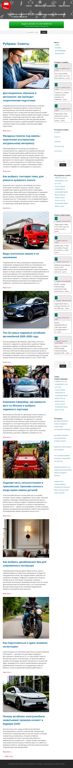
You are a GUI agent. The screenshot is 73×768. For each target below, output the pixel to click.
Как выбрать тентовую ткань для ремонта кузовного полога (61, 438)
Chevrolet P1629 (59, 146)
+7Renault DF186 (66, 300)
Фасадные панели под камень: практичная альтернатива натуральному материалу (22, 139)
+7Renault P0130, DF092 (61, 342)
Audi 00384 (57, 132)
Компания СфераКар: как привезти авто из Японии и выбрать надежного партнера (24, 405)
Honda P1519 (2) (59, 198)
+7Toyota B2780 (65, 281)
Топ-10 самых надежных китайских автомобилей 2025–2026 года (62, 458)
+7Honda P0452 (65, 221)
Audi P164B (57, 141)
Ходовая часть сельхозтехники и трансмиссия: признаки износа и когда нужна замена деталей (23, 486)
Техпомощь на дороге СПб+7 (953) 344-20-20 (19, 15)
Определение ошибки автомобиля (50, 14)
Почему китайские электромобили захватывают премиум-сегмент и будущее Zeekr (24, 720)
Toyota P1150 (58, 151)
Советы (29, 6)
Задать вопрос (64, 6)
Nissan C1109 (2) (59, 206)
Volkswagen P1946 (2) (61, 203)
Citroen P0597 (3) (60, 189)
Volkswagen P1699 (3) (61, 192)
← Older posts (8, 756)
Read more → (7, 131)
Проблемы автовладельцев (45, 6)
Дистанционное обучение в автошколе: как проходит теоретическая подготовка (19, 97)
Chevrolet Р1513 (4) (60, 178)
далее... (68, 78)
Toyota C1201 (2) (60, 200)
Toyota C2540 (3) (60, 186)
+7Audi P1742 (65, 262)
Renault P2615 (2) (60, 195)
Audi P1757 (57, 137)
